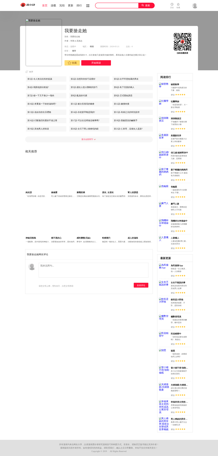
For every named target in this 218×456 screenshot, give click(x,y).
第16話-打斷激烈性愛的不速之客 (42, 120)
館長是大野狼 (177, 300)
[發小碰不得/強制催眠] (164, 372)
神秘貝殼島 (31, 238)
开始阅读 (96, 63)
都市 (74, 51)
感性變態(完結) (84, 238)
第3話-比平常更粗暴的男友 (126, 79)
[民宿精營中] (164, 336)
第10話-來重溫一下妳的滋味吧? (41, 104)
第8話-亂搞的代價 (79, 95)
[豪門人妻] (164, 206)
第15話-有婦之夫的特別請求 (127, 112)
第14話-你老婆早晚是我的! (83, 112)
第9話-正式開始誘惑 (123, 95)
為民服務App (177, 265)
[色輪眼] (163, 186)
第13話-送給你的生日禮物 (39, 112)
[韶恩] (162, 350)
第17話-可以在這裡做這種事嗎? (85, 120)
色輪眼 (174, 187)
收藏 (74, 63)
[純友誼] (38, 173)
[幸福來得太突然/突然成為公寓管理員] (164, 412)
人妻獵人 (175, 238)
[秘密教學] (164, 86)
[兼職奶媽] (89, 173)
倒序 (31, 72)
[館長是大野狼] (164, 301)
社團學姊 (175, 101)
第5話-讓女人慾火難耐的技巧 (84, 87)
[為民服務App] (164, 267)
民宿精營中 (176, 334)
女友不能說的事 (178, 282)
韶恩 (173, 351)
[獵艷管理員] (164, 318)
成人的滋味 (133, 238)
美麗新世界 (176, 136)
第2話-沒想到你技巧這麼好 (83, 79)
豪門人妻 (175, 204)
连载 (53, 5)
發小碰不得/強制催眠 (180, 368)
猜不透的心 (56, 238)
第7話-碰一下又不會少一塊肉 (40, 95)
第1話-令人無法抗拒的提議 (39, 79)
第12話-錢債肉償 (121, 104)
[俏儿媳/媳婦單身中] (164, 157)
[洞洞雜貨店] (164, 120)
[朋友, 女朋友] (114, 173)
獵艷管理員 (176, 317)
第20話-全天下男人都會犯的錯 (84, 129)
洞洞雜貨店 (176, 118)
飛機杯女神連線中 (179, 221)
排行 (79, 5)
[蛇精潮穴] (114, 219)
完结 (62, 5)
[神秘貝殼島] (38, 219)
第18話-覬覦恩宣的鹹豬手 (125, 120)
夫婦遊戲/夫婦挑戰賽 (180, 385)
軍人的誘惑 (133, 192)
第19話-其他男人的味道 (38, 129)
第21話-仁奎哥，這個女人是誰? (128, 129)
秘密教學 (175, 84)
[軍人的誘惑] (140, 173)
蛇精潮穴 (106, 238)
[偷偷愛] (63, 173)
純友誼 (29, 192)
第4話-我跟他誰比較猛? (38, 87)
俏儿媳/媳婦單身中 (179, 153)
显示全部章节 (87, 139)
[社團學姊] (164, 103)
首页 (44, 5)
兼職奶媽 (81, 192)
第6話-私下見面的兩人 (124, 87)
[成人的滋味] (140, 219)
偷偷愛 (54, 192)
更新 (70, 5)
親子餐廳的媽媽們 (179, 170)
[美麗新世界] (164, 137)
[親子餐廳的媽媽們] (164, 174)
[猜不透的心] (63, 219)
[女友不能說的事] (164, 284)
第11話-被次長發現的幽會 (82, 104)
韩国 (92, 46)
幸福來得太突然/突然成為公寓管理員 (188, 402)
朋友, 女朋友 (108, 192)
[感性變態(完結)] (89, 219)
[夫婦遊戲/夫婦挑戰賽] (164, 390)
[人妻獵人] (164, 240)
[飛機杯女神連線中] (164, 226)
